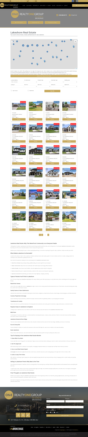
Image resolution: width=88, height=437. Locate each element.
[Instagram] (75, 1)
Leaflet (76, 68)
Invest (57, 412)
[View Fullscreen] (12, 45)
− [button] (12, 42)
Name (48, 399)
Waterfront (31, 90)
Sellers (53, 5)
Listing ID (13, 84)
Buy (49, 412)
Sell (52, 412)
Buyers (49, 5)
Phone (67, 399)
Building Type (67, 80)
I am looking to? (51, 410)
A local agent (13, 351)
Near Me (52, 91)
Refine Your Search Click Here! (44, 76)
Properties (35, 5)
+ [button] (12, 41)
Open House (15, 90)
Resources (59, 5)
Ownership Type (54, 80)
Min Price (26, 84)
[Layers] (75, 41)
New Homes (42, 5)
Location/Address (14, 80)
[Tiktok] (77, 1)
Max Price (40, 84)
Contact (66, 5)
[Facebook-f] (73, 1)
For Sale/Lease (27, 80)
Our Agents (29, 5)
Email (48, 404)
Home (24, 5)
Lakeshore (29, 286)
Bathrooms (67, 84)
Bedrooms (53, 84)
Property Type (40, 80)
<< (40, 234)
